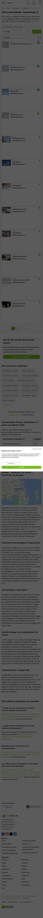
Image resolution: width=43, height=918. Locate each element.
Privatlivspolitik (37, 449)
